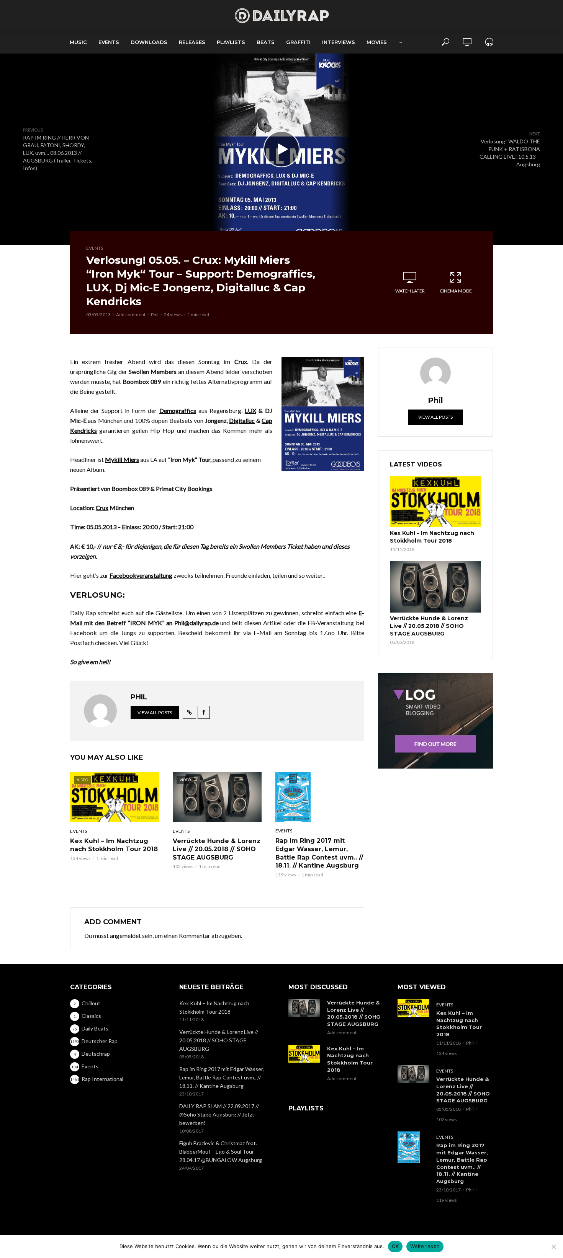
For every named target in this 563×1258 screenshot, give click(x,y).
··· (400, 42)
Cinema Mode (456, 291)
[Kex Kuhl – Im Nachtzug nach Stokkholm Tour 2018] (435, 501)
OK (395, 1246)
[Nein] (553, 1246)
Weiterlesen (425, 1246)
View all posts (154, 712)
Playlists (231, 42)
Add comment (131, 314)
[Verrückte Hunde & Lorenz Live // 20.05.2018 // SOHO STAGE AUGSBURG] (435, 587)
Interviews (338, 42)
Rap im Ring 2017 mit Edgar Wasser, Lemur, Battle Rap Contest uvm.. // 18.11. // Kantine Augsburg (319, 853)
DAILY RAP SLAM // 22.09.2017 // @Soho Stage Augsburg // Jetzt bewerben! (219, 1114)
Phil (155, 314)
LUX (250, 410)
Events (108, 42)
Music (78, 42)
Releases (192, 42)
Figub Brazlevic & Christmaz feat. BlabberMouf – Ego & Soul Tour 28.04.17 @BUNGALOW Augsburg (220, 1151)
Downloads (149, 42)
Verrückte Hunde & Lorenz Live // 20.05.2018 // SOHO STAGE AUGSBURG (216, 849)
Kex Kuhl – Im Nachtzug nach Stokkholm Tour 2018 (114, 845)
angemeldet (125, 935)
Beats (266, 42)
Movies (377, 42)
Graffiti (298, 42)
